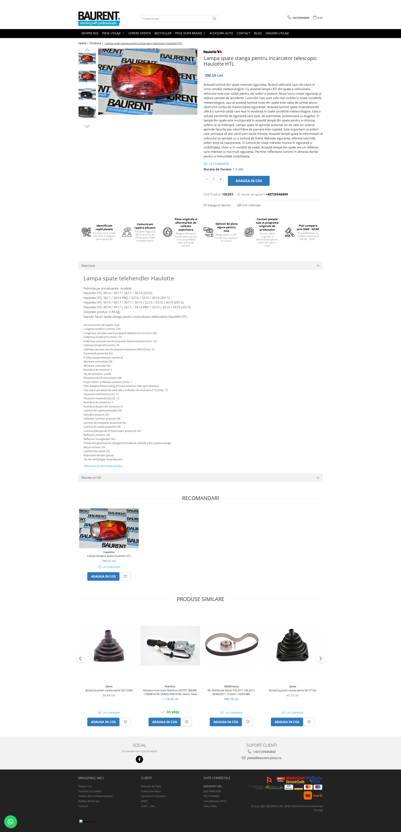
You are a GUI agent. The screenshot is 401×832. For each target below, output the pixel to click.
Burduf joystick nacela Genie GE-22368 (108, 690)
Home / (83, 43)
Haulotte (108, 552)
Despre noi (85, 786)
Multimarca (231, 686)
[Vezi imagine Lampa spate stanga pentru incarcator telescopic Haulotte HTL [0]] (87, 58)
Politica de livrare (88, 801)
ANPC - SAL (148, 806)
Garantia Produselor (153, 796)
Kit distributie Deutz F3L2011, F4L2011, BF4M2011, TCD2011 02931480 (231, 692)
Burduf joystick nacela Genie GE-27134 (292, 690)
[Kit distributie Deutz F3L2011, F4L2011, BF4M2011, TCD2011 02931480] (231, 646)
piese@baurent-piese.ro (263, 758)
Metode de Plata (151, 786)
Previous (87, 50)
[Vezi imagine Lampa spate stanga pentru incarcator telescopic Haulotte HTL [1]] (87, 76)
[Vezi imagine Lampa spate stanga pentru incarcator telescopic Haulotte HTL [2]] (87, 94)
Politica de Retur (151, 791)
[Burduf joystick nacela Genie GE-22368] (109, 646)
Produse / (97, 43)
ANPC (144, 801)
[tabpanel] (147, 81)
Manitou (170, 686)
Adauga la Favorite (219, 205)
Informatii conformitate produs (103, 466)
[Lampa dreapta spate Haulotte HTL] (109, 528)
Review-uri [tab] (91, 477)
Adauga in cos (249, 181)
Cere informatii (251, 205)
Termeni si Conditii (89, 791)
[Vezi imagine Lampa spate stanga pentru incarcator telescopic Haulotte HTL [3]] (87, 112)
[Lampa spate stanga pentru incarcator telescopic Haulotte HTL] (147, 81)
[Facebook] (139, 759)
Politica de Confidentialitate (95, 796)
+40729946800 (264, 752)
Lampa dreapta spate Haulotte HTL (109, 556)
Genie (109, 686)
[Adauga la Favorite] (125, 576)
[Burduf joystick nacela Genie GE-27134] (292, 646)
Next (87, 126)
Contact (83, 806)
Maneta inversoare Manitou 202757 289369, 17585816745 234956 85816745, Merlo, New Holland (170, 692)
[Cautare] (214, 18)
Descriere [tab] (88, 265)
